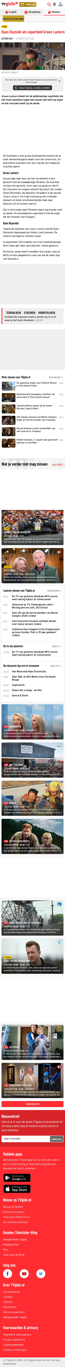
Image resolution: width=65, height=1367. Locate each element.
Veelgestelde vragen (15, 1240)
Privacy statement (14, 1340)
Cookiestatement (13, 1345)
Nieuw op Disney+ (14, 1212)
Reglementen (11, 1245)
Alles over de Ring (13, 1255)
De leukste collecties (15, 1222)
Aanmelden (57, 1139)
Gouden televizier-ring (12, 18)
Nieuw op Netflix (13, 1207)
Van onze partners (14, 1312)
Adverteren (10, 1307)
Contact (8, 1297)
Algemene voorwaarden (17, 1335)
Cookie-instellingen (15, 1350)
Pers (5, 1250)
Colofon (8, 1302)
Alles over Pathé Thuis (16, 1217)
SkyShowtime (11, 1292)
